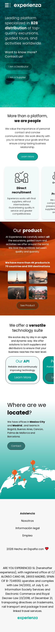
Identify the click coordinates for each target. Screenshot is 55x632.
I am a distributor (18, 66)
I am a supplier (17, 77)
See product (27, 305)
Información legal (28, 528)
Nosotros (27, 521)
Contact (16, 446)
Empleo (27, 535)
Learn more (27, 156)
